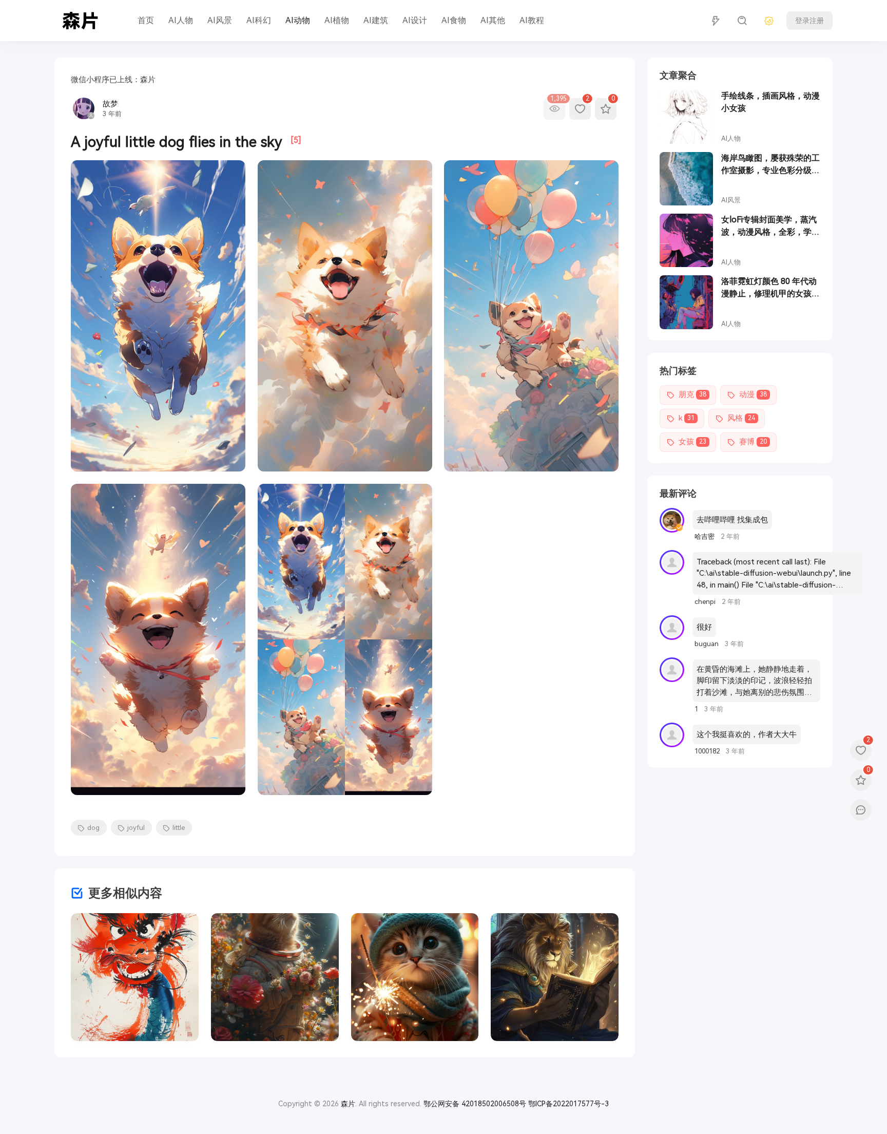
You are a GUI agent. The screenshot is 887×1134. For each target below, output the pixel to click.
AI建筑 (375, 20)
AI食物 (453, 20)
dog (93, 827)
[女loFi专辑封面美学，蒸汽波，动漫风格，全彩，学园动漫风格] (686, 240)
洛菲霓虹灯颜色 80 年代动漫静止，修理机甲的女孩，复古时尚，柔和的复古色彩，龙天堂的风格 (770, 288)
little (178, 827)
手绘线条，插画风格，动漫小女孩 (770, 102)
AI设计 (414, 20)
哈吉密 (706, 536)
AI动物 (297, 20)
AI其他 (492, 20)
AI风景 (219, 20)
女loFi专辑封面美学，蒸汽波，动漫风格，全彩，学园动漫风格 (770, 226)
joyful (136, 827)
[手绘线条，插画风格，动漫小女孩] (686, 116)
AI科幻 (258, 20)
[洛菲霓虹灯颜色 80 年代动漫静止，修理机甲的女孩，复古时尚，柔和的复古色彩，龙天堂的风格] (686, 302)
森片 (348, 1104)
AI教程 (531, 20)
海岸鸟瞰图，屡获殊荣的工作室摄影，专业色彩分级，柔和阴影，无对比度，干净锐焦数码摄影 (770, 165)
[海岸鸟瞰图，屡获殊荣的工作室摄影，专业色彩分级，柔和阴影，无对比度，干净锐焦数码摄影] (686, 178)
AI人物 (180, 20)
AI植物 (336, 20)
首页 (146, 20)
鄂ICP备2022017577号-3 (568, 1104)
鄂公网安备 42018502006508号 (474, 1104)
